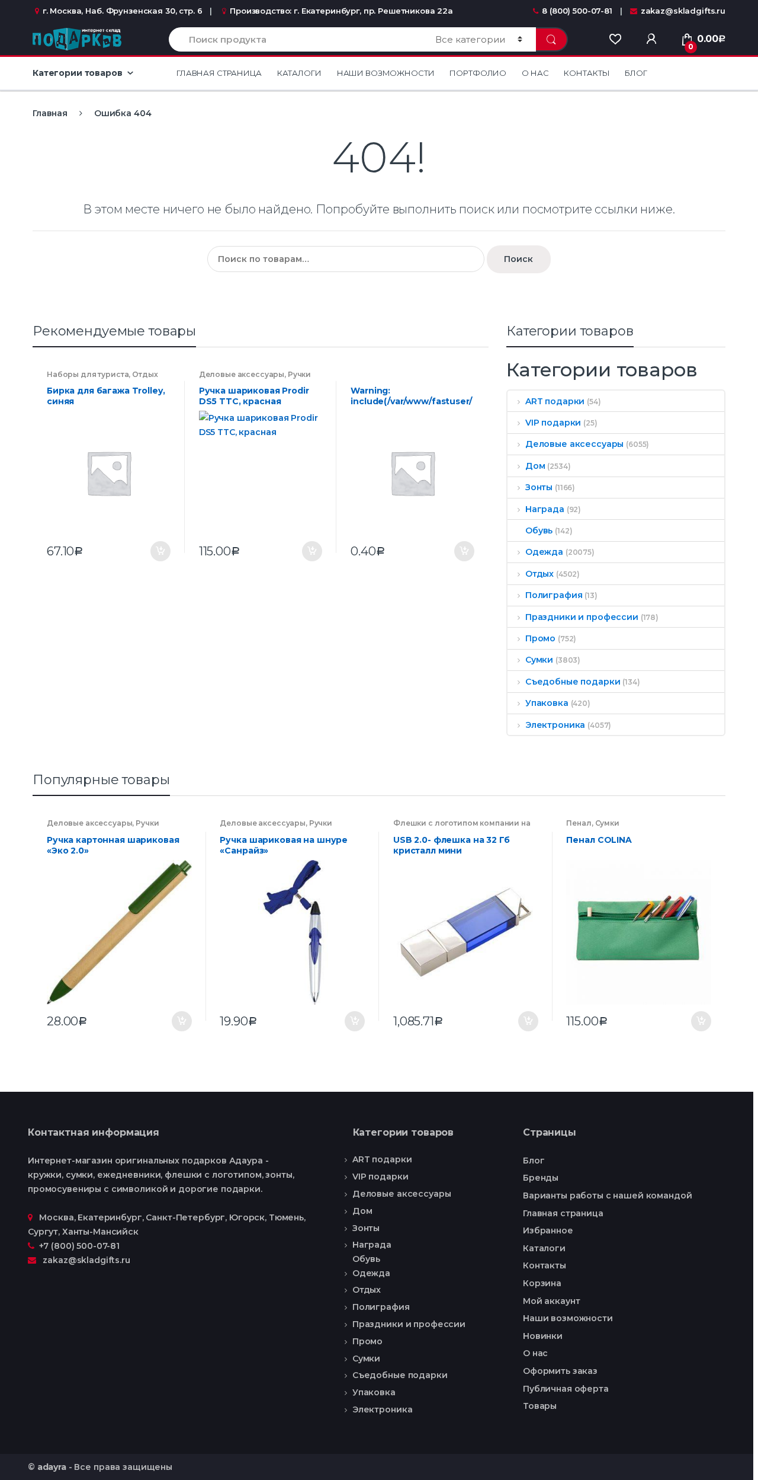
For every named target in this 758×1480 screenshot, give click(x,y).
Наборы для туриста (88, 374)
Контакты (586, 73)
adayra (51, 1467)
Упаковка (546, 703)
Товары (540, 1406)
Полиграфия (553, 595)
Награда (544, 509)
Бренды (540, 1177)
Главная (50, 113)
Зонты (539, 487)
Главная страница (219, 73)
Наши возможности (386, 73)
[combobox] (295, 39)
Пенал (578, 823)
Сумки (539, 659)
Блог (636, 73)
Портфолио (477, 73)
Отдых (145, 374)
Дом (535, 466)
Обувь (539, 530)
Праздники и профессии (581, 617)
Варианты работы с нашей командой (607, 1195)
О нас (535, 73)
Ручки (299, 374)
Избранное (548, 1230)
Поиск (518, 259)
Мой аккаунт (551, 1301)
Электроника (555, 725)
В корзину (160, 551)
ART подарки (554, 401)
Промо (540, 638)
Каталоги (299, 73)
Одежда (544, 551)
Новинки (543, 1336)
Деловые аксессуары (241, 374)
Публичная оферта (566, 1388)
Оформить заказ (560, 1371)
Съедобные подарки (572, 681)
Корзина (542, 1283)
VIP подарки (553, 422)
